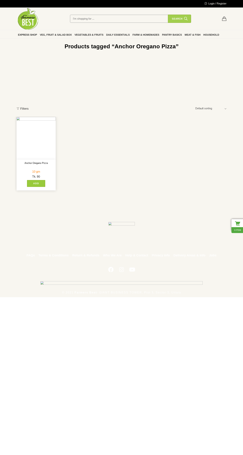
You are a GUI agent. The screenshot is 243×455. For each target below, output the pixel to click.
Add (36, 183)
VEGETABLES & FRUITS (89, 34)
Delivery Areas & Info (189, 255)
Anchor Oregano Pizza (36, 163)
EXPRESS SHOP (27, 34)
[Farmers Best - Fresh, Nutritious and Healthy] (28, 18)
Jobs (212, 255)
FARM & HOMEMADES (146, 34)
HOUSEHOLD (211, 34)
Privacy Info (161, 255)
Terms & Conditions (53, 255)
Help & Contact (136, 255)
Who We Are (112, 255)
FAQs (31, 255)
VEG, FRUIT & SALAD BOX (56, 34)
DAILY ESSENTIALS (118, 34)
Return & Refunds (85, 255)
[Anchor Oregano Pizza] (36, 138)
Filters (24, 108)
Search (177, 18)
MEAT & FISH (192, 34)
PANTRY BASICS (172, 34)
